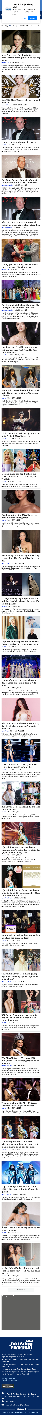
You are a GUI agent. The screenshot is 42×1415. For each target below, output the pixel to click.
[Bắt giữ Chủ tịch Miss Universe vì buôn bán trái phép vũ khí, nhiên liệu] (21, 208)
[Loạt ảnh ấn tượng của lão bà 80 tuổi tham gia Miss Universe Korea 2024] (21, 627)
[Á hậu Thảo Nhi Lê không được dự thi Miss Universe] (21, 1214)
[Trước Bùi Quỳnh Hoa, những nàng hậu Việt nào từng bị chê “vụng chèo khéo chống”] (21, 960)
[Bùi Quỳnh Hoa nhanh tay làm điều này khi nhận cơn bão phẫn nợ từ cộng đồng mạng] (21, 1001)
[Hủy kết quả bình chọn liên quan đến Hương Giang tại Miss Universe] (21, 291)
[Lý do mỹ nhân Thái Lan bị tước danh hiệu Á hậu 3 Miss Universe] (21, 419)
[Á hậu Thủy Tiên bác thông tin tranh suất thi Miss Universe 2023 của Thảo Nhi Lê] (21, 1254)
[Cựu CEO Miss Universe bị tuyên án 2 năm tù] (21, 86)
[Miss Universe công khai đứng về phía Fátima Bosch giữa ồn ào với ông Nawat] (21, 41)
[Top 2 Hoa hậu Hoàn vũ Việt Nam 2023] (21, 1172)
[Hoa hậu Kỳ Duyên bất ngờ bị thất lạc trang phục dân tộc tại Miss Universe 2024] (21, 541)
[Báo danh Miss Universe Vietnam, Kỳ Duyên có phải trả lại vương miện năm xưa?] (21, 709)
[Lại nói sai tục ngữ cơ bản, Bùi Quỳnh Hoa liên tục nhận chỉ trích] (21, 921)
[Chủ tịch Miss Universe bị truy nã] (21, 128)
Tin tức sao (5, 63)
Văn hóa (4, 606)
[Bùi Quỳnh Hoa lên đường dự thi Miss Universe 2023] (21, 793)
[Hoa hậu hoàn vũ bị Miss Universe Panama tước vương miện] (21, 501)
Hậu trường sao (7, 105)
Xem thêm (20, 1290)
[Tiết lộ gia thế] (21, 250)
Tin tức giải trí (7, 898)
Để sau (24, 18)
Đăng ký (32, 18)
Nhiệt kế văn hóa (7, 185)
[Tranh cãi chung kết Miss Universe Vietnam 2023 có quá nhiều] (21, 1089)
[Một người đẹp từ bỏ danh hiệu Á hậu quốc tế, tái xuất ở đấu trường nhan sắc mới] (21, 376)
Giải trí (4, 144)
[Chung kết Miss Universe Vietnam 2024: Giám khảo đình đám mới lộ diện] (21, 666)
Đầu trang (21, 1409)
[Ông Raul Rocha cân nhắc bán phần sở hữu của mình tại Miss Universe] (21, 166)
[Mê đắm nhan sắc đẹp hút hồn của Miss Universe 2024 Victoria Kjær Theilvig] (21, 460)
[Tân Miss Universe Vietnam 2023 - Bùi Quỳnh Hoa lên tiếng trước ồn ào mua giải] (21, 1044)
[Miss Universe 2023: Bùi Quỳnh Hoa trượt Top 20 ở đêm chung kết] (21, 750)
